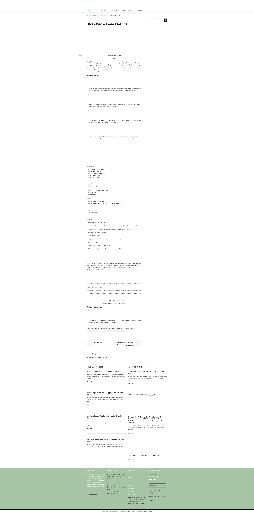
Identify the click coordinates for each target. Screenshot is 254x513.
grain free (111, 328)
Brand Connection (114, 10)
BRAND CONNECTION (133, 483)
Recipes (123, 10)
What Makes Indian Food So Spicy (136, 503)
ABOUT (129, 477)
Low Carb (126, 328)
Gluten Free (104, 328)
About (95, 10)
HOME (129, 474)
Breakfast (90, 328)
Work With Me (103, 10)
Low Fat (132, 328)
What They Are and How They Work (137, 497)
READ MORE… (93, 494)
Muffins (88, 20)
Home (89, 10)
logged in (95, 357)
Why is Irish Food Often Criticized (115, 482)
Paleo (92, 20)
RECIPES (130, 485)
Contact (140, 10)
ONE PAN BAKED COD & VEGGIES (116, 474)
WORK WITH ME (132, 480)
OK (150, 511)
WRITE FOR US (131, 494)
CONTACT (130, 491)
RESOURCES (131, 488)
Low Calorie (119, 328)
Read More (89, 381)
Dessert (97, 328)
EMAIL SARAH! (152, 474)
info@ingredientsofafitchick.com (157, 496)
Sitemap (151, 500)
